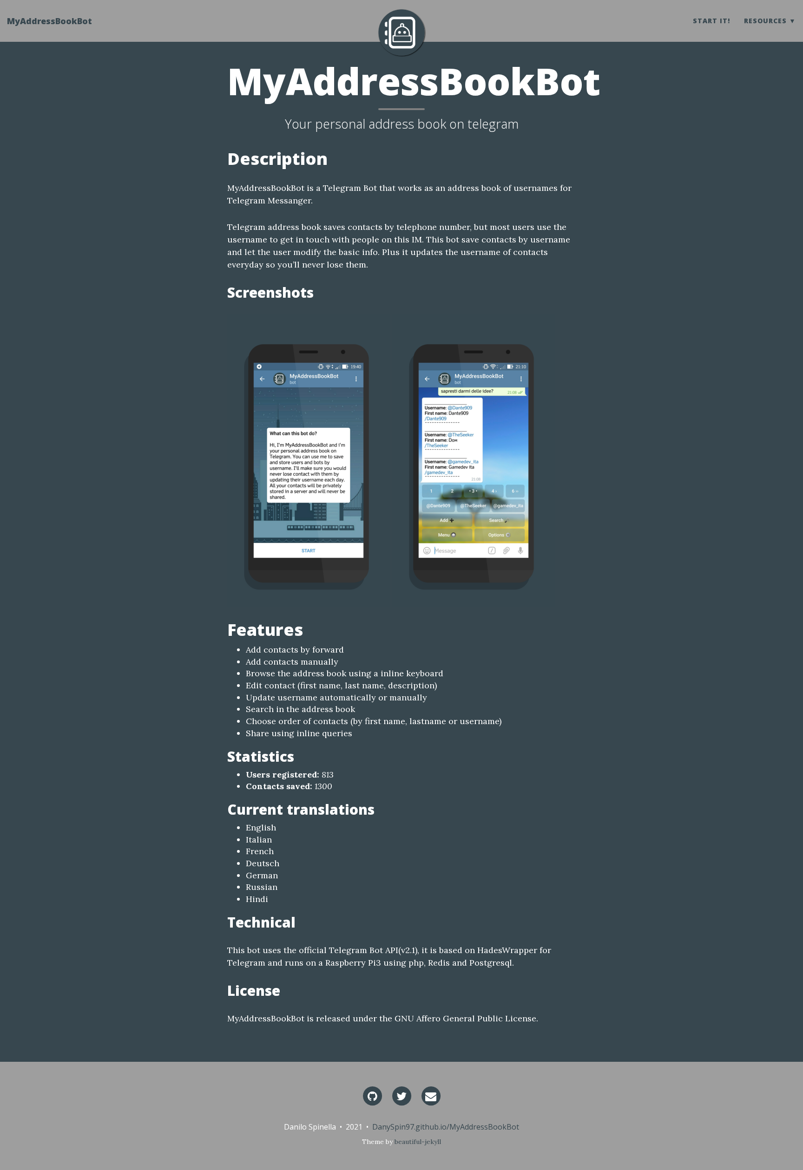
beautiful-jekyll (418, 1141)
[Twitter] (401, 1095)
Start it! (711, 20)
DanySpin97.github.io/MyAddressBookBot (445, 1127)
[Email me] (431, 1095)
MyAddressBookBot (49, 20)
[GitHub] (372, 1095)
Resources (765, 20)
